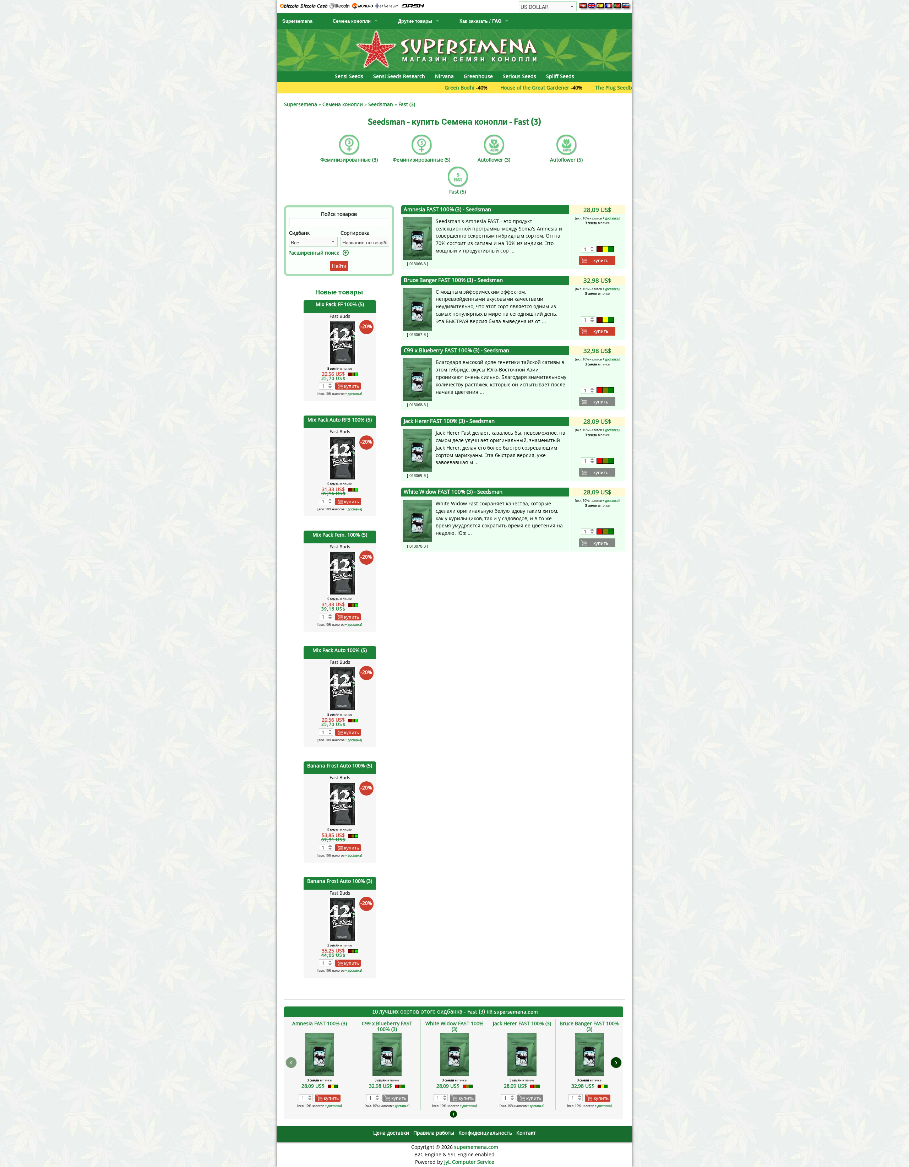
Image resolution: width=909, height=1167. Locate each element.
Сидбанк (299, 232)
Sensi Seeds (349, 76)
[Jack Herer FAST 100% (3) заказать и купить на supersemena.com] (417, 449)
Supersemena (297, 20)
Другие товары (415, 20)
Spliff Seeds (560, 76)
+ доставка (353, 393)
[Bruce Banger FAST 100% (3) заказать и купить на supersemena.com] (417, 308)
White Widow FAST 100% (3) (453, 491)
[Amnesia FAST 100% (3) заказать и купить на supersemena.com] (417, 238)
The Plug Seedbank (564, 87)
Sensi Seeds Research (399, 76)
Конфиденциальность (485, 1132)
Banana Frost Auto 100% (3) (339, 881)
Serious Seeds (519, 76)
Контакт (526, 1132)
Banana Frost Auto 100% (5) (339, 765)
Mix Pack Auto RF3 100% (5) (339, 419)
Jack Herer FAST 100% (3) (449, 421)
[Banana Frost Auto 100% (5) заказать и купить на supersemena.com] (342, 803)
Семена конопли (352, 20)
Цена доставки (391, 1132)
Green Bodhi (406, 87)
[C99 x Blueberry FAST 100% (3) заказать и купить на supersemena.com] (417, 379)
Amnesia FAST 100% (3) (447, 209)
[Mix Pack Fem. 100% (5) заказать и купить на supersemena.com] (342, 572)
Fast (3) (406, 104)
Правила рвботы (433, 1132)
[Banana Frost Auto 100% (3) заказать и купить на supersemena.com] (342, 919)
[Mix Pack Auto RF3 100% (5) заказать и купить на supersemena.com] (342, 457)
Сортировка (355, 232)
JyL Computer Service (469, 1161)
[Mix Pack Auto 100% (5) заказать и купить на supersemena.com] (342, 688)
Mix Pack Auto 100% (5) (339, 650)
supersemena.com (476, 1147)
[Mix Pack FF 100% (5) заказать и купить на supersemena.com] (342, 341)
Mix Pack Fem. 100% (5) (339, 534)
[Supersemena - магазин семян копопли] (454, 49)
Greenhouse (478, 76)
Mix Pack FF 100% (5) (340, 304)
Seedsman (380, 104)
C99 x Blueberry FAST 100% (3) (456, 350)
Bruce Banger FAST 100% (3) (453, 280)
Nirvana (444, 76)
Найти (339, 266)
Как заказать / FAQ (480, 20)
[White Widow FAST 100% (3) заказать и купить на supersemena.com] (417, 520)
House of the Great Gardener (481, 87)
